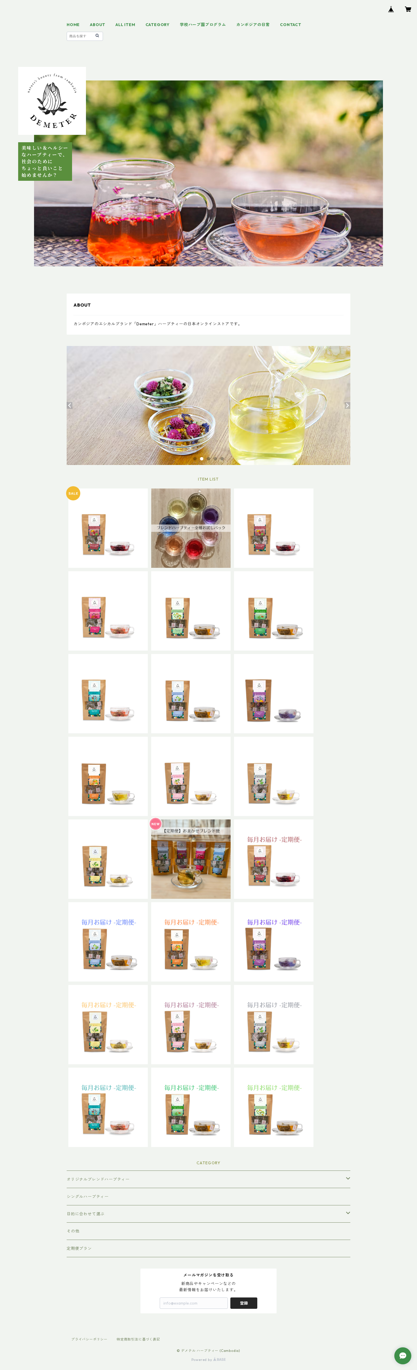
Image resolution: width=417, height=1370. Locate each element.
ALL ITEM (125, 24)
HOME (73, 24)
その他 (73, 1231)
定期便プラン (79, 1248)
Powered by (202, 1360)
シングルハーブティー (88, 1196)
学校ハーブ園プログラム (203, 24)
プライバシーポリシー (89, 1339)
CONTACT (290, 24)
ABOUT (97, 24)
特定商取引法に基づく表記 (138, 1339)
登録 (244, 1303)
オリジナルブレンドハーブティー (98, 1179)
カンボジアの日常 (253, 24)
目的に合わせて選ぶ (85, 1213)
